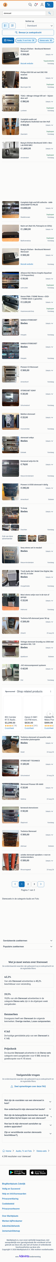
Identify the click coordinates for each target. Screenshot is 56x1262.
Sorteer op (29, 21)
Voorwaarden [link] (20, 1193)
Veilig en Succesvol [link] (11, 1188)
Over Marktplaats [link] (10, 1216)
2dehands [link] (15, 1226)
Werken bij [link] (7, 1221)
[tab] (5, 26)
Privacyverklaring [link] (10, 1198)
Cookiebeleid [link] (8, 1203)
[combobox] (24, 13)
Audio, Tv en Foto (24, 40)
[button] (36, 5)
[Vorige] (15, 884)
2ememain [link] (7, 1231)
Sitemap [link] (16, 1231)
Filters (10, 40)
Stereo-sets (44, 40)
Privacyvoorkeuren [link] (11, 1208)
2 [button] (28, 884)
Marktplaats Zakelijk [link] (15, 1184)
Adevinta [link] (6, 1226)
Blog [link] (4, 1184)
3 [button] (34, 884)
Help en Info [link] (8, 1193)
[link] (5, 5)
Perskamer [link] (17, 1221)
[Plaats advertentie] (49, 5)
